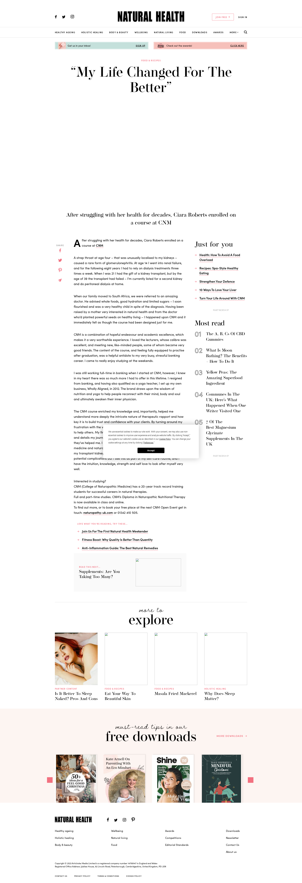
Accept (151, 450)
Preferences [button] (148, 443)
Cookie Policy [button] (165, 439)
